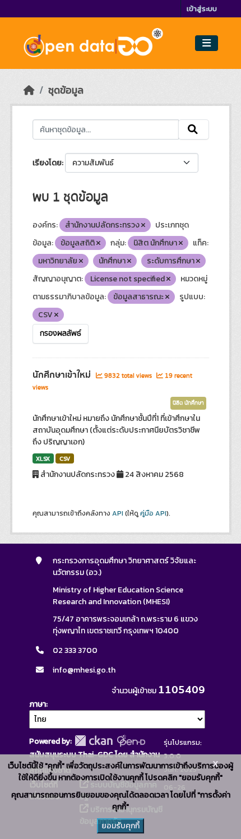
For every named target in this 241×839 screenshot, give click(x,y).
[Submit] (193, 129)
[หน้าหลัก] (29, 90)
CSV (64, 458)
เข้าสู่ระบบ (202, 8)
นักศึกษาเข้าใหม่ (63, 375)
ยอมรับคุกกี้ (120, 826)
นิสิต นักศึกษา (188, 403)
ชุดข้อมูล (66, 90)
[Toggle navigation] (206, 43)
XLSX (43, 458)
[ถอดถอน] (143, 225)
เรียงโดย (47, 163)
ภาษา (37, 704)
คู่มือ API (153, 513)
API (117, 513)
